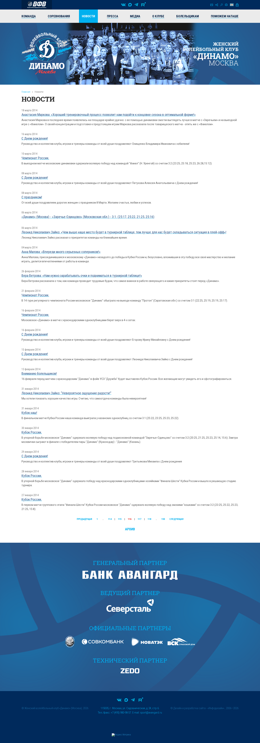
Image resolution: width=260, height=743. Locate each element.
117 (139, 519)
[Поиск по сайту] (221, 5)
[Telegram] (136, 5)
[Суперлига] (37, 5)
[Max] (130, 4)
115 (119, 519)
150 (163, 519)
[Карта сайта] (216, 5)
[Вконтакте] (123, 4)
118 (149, 519)
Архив (130, 529)
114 (110, 519)
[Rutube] (143, 4)
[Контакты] (211, 5)
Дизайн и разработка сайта (189, 708)
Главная (26, 91)
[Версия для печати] (226, 5)
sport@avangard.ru (151, 712)
